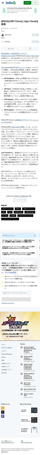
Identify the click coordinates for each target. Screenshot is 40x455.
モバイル (5, 215)
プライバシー (4, 452)
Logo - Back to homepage (11, 2)
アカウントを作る (7, 347)
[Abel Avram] (2, 34)
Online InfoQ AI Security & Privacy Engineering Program (30, 349)
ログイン (4, 351)
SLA (5, 122)
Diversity (4, 373)
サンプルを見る (10, 272)
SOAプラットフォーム (29, 208)
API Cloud (26, 56)
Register (27, 2)
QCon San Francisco (27, 383)
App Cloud (35, 56)
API (3, 212)
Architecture (29, 212)
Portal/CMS (18, 212)
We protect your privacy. (8, 303)
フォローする (35, 34)
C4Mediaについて (7, 369)
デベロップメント (9, 235)
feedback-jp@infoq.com (7, 442)
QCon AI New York (30, 389)
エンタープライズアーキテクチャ (10, 219)
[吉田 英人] (2, 41)
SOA (10, 212)
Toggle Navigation (2, 2)
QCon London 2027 (28, 394)
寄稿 (3, 360)
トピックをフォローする (20, 199)
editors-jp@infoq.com (26, 442)
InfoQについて (6, 366)
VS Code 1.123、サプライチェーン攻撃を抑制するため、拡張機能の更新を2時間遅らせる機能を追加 (18, 241)
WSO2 (17, 208)
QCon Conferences (7, 354)
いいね (11, 48)
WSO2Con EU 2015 (8, 56)
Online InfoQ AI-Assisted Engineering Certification (29, 376)
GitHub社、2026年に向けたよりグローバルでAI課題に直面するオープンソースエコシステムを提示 (18, 253)
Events (4, 357)
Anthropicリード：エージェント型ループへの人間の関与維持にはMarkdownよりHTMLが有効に (18, 247)
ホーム (3, 344)
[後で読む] (30, 48)
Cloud (26, 196)
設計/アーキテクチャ (7, 208)
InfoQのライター (6, 363)
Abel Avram (8, 35)
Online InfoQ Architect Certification (28, 358)
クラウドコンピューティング (25, 215)
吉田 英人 (7, 41)
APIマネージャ (21, 67)
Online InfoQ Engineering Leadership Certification (28, 367)
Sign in (35, 2)
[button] (16, 299)
